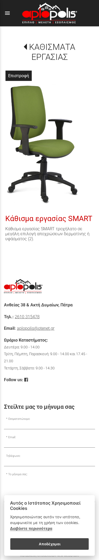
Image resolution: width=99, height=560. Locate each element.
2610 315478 (27, 316)
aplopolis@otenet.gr (35, 328)
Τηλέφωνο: (13, 456)
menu (7, 13)
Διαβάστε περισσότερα (31, 528)
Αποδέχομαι (49, 544)
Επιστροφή (18, 75)
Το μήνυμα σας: (17, 474)
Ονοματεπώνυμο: (19, 419)
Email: (12, 437)
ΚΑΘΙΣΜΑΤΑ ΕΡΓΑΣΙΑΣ (52, 52)
